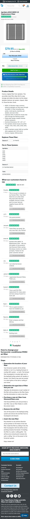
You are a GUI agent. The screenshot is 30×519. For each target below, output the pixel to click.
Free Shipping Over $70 (10, 1)
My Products (19, 469)
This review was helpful (18, 208)
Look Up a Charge (5, 476)
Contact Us (3, 467)
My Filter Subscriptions (21, 471)
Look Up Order (4, 474)
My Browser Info (19, 476)
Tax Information (4, 480)
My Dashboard (19, 467)
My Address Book (20, 474)
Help (25, 515)
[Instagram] (15, 495)
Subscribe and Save (20, 478)
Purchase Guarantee (5, 469)
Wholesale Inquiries (5, 473)
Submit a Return (4, 478)
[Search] (19, 5)
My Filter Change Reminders (22, 473)
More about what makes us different (12, 516)
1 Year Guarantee (23, 1)
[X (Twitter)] (11, 495)
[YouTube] (19, 495)
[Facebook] (7, 495)
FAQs (2, 471)
